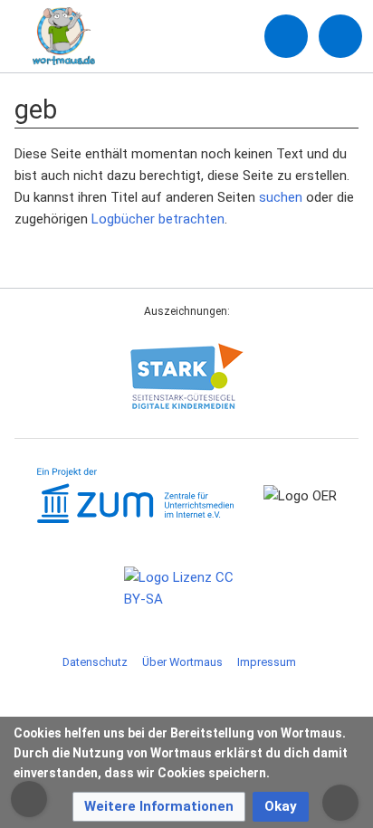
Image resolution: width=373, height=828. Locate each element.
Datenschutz (95, 662)
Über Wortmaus (182, 662)
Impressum (266, 662)
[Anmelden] (286, 36)
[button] (158, 807)
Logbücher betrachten (158, 219)
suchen (280, 197)
